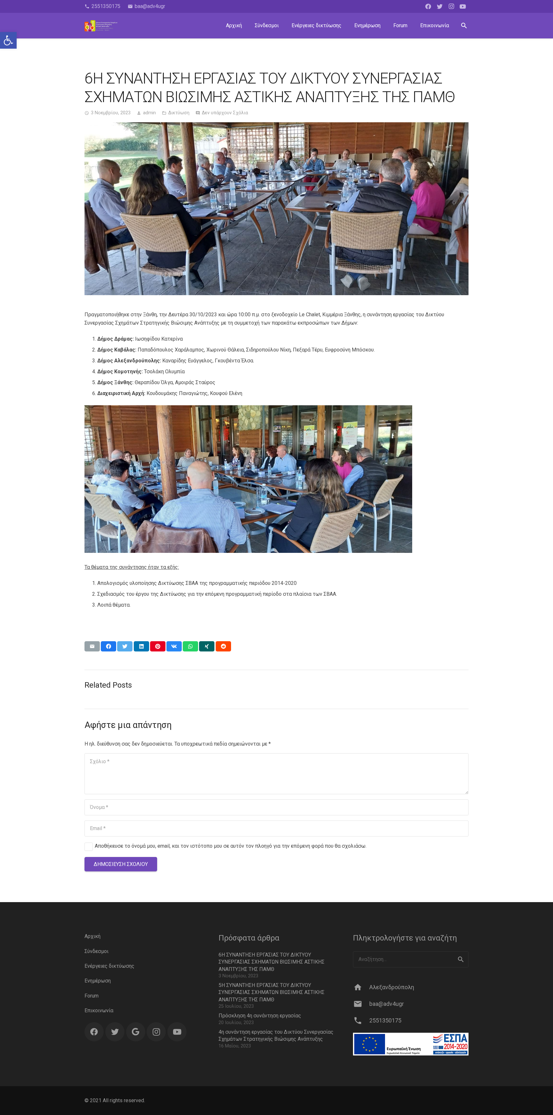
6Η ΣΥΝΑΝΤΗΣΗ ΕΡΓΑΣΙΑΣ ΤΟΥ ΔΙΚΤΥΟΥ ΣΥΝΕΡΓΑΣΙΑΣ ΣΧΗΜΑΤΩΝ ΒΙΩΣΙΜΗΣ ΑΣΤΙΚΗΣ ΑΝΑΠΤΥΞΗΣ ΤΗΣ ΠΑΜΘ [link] (272, 962)
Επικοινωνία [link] (98, 1010)
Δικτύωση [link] (178, 113)
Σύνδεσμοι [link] (96, 951)
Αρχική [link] (92, 936)
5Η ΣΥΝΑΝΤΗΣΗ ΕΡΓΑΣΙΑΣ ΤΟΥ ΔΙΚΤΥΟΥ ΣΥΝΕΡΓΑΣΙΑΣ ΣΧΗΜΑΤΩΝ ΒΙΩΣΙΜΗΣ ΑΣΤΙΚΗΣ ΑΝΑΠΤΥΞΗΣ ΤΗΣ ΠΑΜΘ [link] (272, 992)
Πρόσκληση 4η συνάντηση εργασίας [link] (260, 1016)
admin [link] (149, 113)
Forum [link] (91, 996)
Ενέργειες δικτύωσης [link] (109, 966)
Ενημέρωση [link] (97, 981)
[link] (8, 40)
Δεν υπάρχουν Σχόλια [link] (225, 113)
